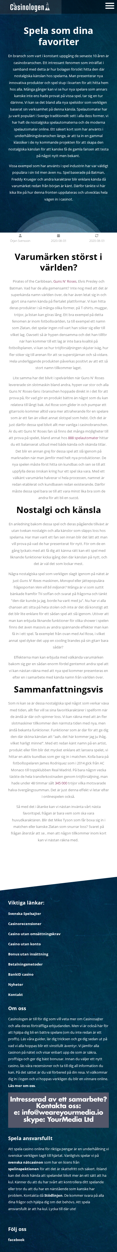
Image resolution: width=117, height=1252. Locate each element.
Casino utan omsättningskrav (34, 933)
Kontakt (15, 994)
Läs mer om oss (21, 1085)
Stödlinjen (53, 1195)
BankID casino (20, 974)
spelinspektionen (23, 1168)
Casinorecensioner (24, 923)
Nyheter (15, 984)
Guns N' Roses (64, 281)
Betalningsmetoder (25, 964)
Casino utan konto (24, 943)
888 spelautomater (83, 437)
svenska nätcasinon (25, 1162)
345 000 (61, 783)
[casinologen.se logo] (30, 7)
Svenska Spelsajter (24, 913)
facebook (16, 1239)
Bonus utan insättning (28, 954)
